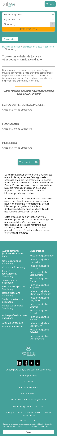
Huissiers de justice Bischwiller (39, 260)
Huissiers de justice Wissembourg (39, 337)
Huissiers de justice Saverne (39, 318)
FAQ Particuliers (28, 393)
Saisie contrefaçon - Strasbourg (12, 300)
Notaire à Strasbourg (12, 326)
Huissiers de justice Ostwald (39, 312)
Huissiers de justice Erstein (39, 280)
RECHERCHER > (28, 29)
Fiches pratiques (28, 375)
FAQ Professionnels (29, 387)
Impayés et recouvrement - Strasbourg (10, 274)
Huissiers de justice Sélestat (39, 331)
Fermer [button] (28, 432)
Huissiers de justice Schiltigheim (39, 324)
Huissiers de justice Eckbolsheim (39, 273)
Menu (49, 4)
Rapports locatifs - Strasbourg (11, 294)
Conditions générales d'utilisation (28, 406)
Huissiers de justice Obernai (39, 305)
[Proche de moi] (52, 24)
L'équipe (28, 381)
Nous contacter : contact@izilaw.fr (28, 399)
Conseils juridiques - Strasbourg (12, 262)
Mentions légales (28, 421)
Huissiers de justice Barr (42, 255)
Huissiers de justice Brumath (39, 267)
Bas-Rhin (49, 46)
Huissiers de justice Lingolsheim (39, 299)
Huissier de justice (11, 46)
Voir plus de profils (28, 162)
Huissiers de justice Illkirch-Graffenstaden (40, 292)
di (3, 22)
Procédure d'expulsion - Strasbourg (14, 287)
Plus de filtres (10, 39)
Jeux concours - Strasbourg (10, 281)
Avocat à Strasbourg (12, 323)
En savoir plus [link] (43, 426)
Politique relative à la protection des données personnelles (28, 414)
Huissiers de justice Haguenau (39, 286)
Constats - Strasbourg (13, 267)
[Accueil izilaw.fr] (8, 8)
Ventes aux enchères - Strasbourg (13, 307)
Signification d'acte (32, 46)
